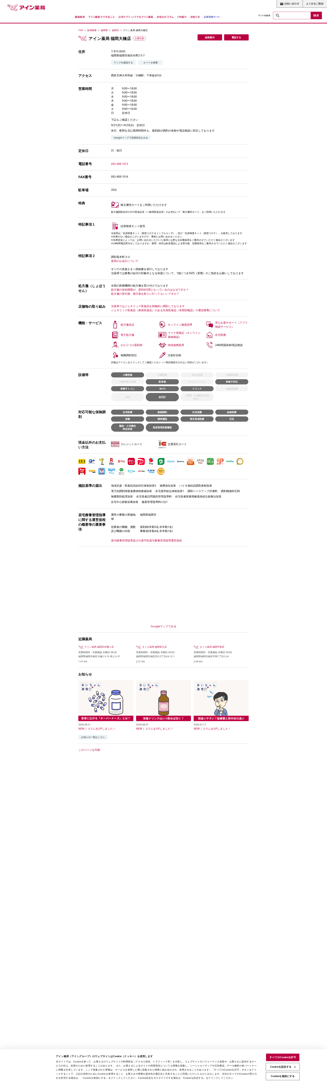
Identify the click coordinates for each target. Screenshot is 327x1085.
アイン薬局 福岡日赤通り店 (99, 646)
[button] (81, 461)
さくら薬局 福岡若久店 (154, 646)
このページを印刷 (89, 750)
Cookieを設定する (280, 1066)
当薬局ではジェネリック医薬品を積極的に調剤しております (148, 306)
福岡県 (104, 30)
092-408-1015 (119, 164)
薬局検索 (92, 30)
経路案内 (210, 37)
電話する (236, 37)
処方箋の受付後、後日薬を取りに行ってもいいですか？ (145, 294)
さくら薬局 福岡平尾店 (212, 646)
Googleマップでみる (163, 626)
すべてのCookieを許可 (282, 1057)
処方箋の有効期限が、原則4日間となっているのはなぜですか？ (150, 289)
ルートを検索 (150, 62)
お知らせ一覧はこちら (93, 737)
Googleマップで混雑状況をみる (131, 137)
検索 (316, 15)
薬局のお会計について (124, 261)
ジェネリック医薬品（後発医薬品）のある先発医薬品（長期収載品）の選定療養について (165, 310)
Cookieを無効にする (283, 1076)
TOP (80, 30)
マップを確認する (123, 62)
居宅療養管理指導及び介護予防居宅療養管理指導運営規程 (146, 540)
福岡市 (115, 30)
